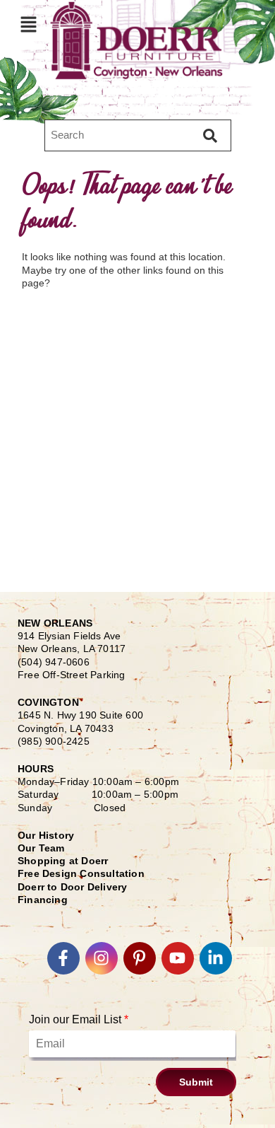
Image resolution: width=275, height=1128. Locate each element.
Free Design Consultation (81, 873)
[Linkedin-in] (216, 958)
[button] (28, 24)
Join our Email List (78, 1019)
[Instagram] (101, 958)
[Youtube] (177, 958)
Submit (196, 1082)
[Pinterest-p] (139, 958)
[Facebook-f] (63, 958)
